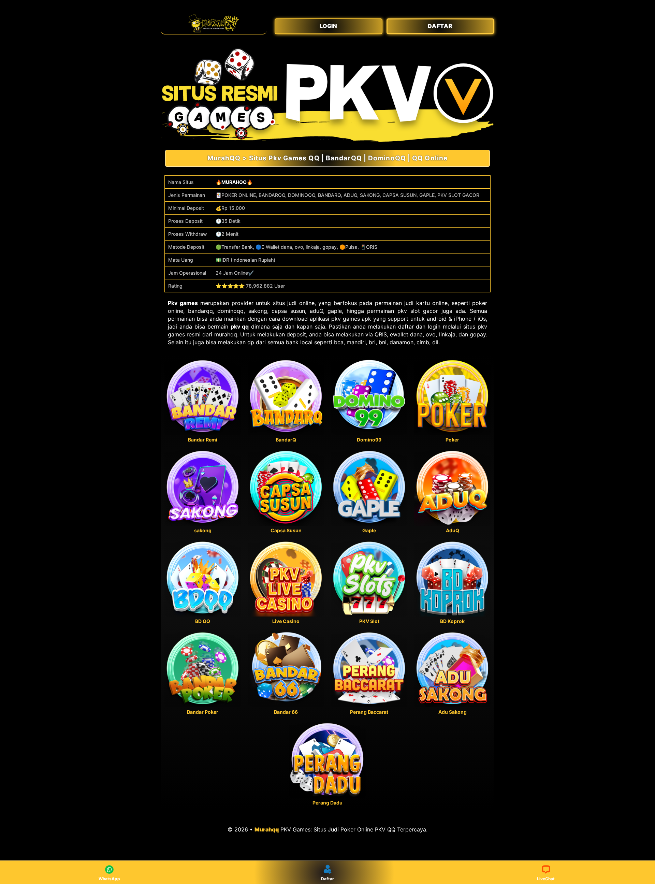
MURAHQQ (234, 182)
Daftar (327, 878)
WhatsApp (109, 878)
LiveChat (546, 878)
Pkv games (183, 303)
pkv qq (240, 326)
